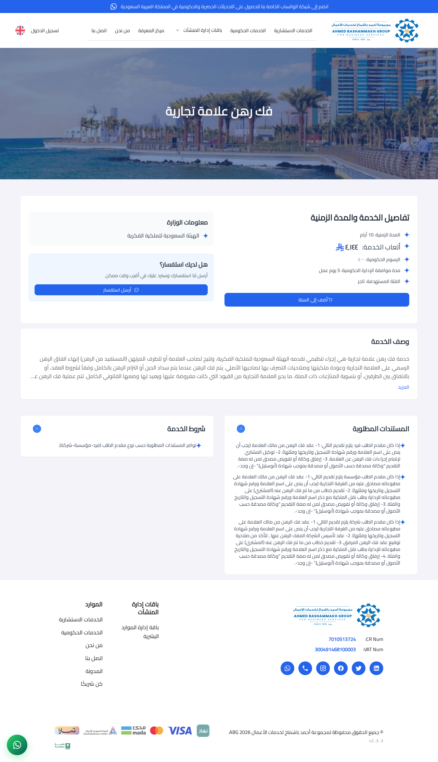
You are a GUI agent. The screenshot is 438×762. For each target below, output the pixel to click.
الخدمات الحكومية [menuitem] (248, 30)
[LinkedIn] (376, 668)
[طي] (241, 429)
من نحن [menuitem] (122, 30)
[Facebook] (341, 668)
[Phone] (305, 668)
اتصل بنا (94, 658)
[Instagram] (323, 668)
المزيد (403, 387)
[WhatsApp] (287, 668)
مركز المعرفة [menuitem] (151, 30)
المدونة (94, 671)
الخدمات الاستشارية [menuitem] (293, 30)
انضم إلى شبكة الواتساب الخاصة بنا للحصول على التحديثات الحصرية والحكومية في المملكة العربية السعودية (224, 6)
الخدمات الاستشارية (81, 619)
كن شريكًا (92, 684)
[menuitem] (197, 30)
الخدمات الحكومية (82, 632)
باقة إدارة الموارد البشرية (140, 631)
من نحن (94, 645)
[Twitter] (358, 668)
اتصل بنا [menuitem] (99, 30)
